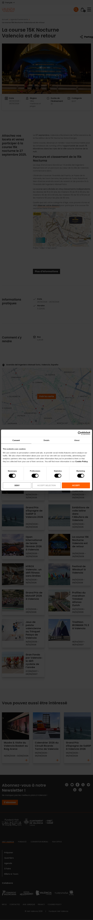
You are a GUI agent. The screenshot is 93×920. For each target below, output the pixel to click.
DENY (17, 485)
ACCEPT (76, 485)
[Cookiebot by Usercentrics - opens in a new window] (79, 433)
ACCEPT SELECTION (46, 485)
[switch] (35, 476)
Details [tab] (47, 440)
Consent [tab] (16, 440)
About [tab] (77, 440)
